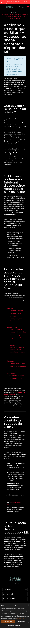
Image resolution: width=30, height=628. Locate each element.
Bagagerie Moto (12, 327)
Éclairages (10, 361)
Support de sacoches (18, 332)
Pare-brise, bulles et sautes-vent (17, 353)
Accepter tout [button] (8, 621)
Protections (11, 345)
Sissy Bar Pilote (15, 313)
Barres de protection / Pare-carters (18, 348)
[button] (15, 625)
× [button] (28, 605)
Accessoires (11, 373)
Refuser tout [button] (22, 621)
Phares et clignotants (18, 366)
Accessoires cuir (16, 378)
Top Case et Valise (17, 338)
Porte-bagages (15, 335)
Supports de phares (17, 363)
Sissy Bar (10, 308)
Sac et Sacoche (16, 329)
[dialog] (15, 615)
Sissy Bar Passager (17, 310)
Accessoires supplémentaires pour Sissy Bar (16, 318)
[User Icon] (23, 7)
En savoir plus (20, 618)
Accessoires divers (17, 375)
